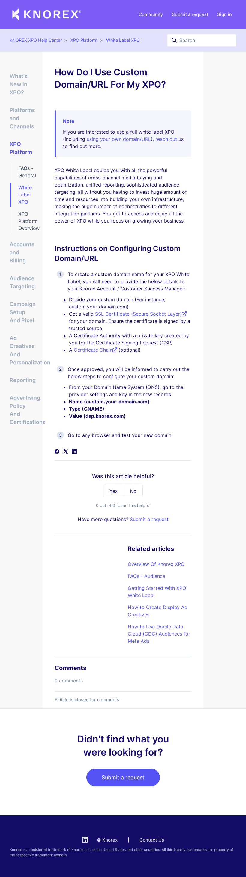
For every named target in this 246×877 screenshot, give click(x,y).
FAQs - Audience (146, 576)
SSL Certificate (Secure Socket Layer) (138, 314)
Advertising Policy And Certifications (22, 410)
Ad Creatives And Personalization (22, 350)
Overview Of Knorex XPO (156, 564)
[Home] (47, 14)
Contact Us (152, 840)
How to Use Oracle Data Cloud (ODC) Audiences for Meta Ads (159, 634)
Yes (114, 491)
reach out (166, 139)
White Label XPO (123, 40)
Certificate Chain (93, 350)
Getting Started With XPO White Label (157, 591)
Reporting (22, 380)
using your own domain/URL (119, 139)
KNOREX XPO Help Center (36, 40)
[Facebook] (57, 452)
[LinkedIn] (74, 452)
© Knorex (107, 840)
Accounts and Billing (22, 252)
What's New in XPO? (19, 84)
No (133, 491)
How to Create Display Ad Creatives (158, 611)
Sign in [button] (224, 14)
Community (151, 14)
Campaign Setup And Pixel (22, 312)
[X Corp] (65, 452)
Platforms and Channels (22, 118)
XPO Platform (84, 40)
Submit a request (190, 14)
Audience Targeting (22, 282)
